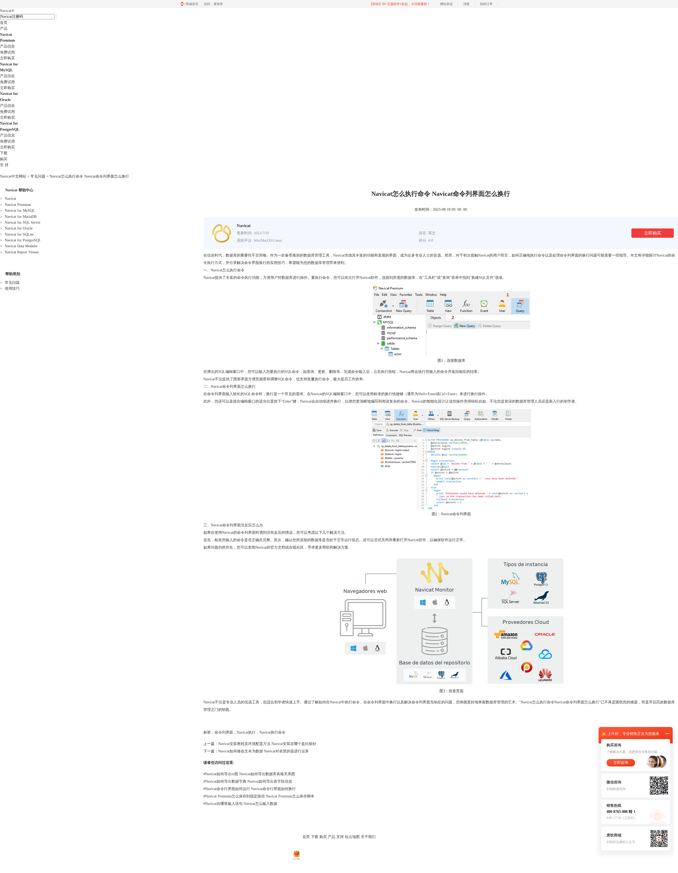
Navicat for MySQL (17, 211)
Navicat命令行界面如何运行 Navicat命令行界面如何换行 (249, 789)
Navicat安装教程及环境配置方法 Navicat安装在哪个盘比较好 (267, 744)
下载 (3, 153)
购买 (3, 159)
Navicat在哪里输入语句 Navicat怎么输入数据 (240, 804)
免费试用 (7, 52)
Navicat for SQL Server (20, 222)
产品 (3, 28)
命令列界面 (224, 732)
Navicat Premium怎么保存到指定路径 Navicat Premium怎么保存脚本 (258, 796)
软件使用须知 (348, 848)
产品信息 (7, 46)
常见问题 (37, 176)
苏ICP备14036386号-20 (369, 855)
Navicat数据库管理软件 (282, 848)
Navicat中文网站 (13, 176)
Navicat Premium (15, 205)
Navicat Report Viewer (19, 252)
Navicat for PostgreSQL (20, 240)
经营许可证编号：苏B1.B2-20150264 (326, 855)
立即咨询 (620, 763)
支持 (340, 837)
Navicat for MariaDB (18, 217)
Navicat (7, 11)
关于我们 (368, 837)
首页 (3, 23)
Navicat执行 (246, 732)
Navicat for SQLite (17, 234)
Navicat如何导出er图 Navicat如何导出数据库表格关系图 (249, 774)
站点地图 (352, 837)
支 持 (4, 165)
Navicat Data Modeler (19, 246)
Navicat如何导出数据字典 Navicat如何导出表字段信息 (247, 781)
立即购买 (7, 58)
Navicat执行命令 (272, 732)
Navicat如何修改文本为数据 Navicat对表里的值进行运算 (263, 751)
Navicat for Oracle (16, 228)
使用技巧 (10, 288)
